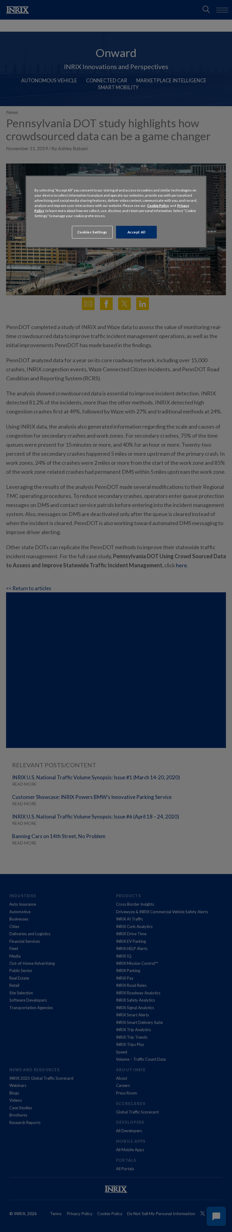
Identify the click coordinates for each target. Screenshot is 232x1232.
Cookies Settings (92, 232)
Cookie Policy (158, 205)
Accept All (136, 232)
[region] (116, 212)
